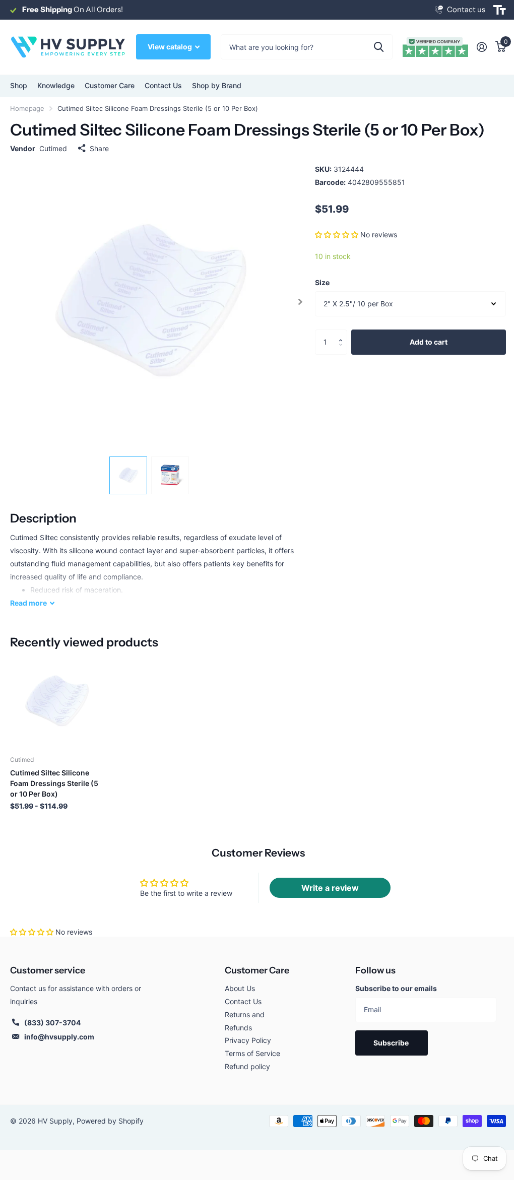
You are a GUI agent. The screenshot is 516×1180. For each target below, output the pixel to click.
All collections (18, 86)
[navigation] (128, 475)
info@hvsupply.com (59, 1036)
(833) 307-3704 (52, 1022)
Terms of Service (252, 1053)
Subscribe (391, 1042)
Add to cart (428, 342)
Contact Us (163, 85)
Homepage (27, 108)
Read (28, 603)
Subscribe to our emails (396, 988)
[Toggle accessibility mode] (499, 10)
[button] (336, 234)
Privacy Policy (248, 1040)
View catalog (171, 46)
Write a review (330, 888)
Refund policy (247, 1066)
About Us (240, 988)
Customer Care (257, 970)
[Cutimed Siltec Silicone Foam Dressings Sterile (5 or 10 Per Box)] (56, 701)
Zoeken (379, 46)
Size (322, 282)
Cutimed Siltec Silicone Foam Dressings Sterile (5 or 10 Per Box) (54, 783)
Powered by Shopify (110, 1121)
